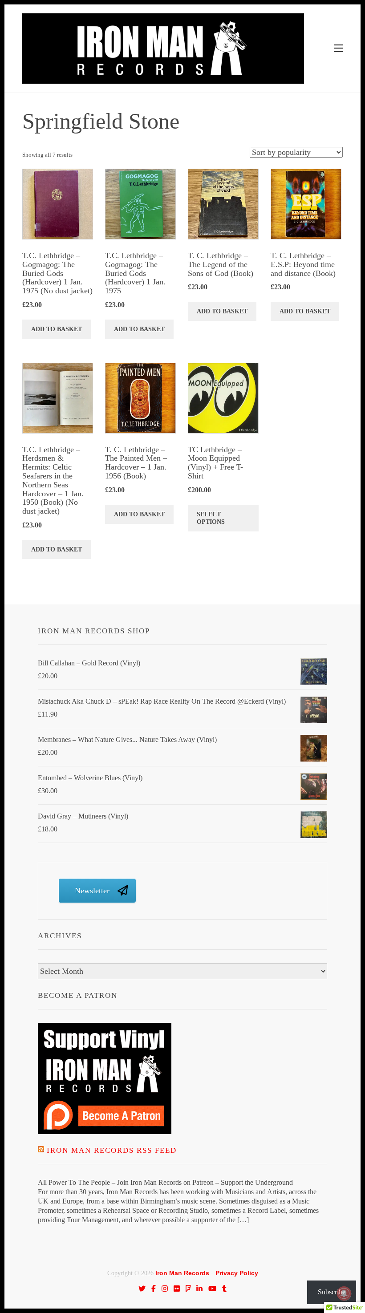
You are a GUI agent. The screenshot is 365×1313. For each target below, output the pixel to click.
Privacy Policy (236, 1273)
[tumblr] (224, 1288)
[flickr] (177, 1288)
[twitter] (142, 1288)
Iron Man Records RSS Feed (112, 1150)
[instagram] (165, 1288)
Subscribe (331, 1292)
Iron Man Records (182, 1273)
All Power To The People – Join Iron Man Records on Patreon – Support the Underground (165, 1182)
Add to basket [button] (56, 329)
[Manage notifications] (344, 1293)
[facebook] (153, 1288)
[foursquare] (188, 1288)
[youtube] (212, 1288)
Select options (211, 518)
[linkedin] (199, 1288)
